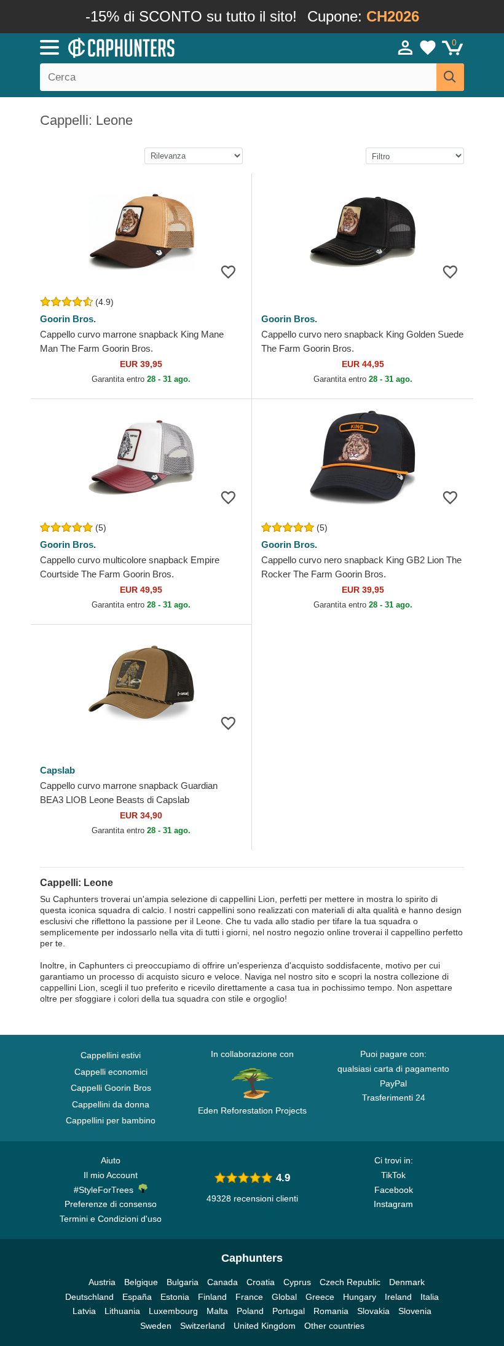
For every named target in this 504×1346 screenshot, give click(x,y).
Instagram (393, 1204)
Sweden (155, 1326)
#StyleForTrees (106, 1190)
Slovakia (373, 1311)
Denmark (407, 1282)
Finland (212, 1297)
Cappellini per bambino (111, 1120)
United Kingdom (265, 1326)
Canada (222, 1282)
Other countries (334, 1326)
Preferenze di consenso (111, 1204)
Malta (217, 1311)
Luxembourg (173, 1311)
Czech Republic (350, 1282)
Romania (330, 1311)
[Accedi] (406, 47)
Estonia (174, 1297)
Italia (429, 1297)
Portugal (288, 1311)
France (249, 1297)
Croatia (260, 1282)
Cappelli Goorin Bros (111, 1088)
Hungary (359, 1297)
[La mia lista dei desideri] (428, 47)
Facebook (393, 1190)
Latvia (84, 1311)
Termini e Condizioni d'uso (111, 1219)
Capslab (57, 770)
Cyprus (297, 1282)
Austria (102, 1282)
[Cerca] (450, 77)
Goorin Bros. (68, 319)
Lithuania (122, 1311)
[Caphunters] (160, 46)
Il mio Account (111, 1175)
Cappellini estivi (111, 1055)
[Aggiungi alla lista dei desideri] (228, 271)
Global (284, 1297)
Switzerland (202, 1326)
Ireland (398, 1297)
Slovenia (414, 1311)
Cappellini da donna (110, 1104)
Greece (319, 1297)
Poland (250, 1311)
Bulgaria (183, 1282)
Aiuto (110, 1160)
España (137, 1297)
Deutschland (89, 1297)
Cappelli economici (111, 1072)
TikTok (393, 1175)
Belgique (141, 1282)
